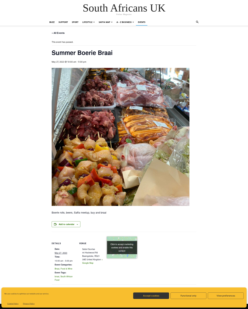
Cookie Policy (13, 304)
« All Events (58, 33)
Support (63, 22)
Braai (57, 268)
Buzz (52, 22)
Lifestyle (87, 22)
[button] (197, 22)
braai (57, 276)
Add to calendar (66, 224)
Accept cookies (151, 295)
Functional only (188, 295)
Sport (75, 22)
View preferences (226, 295)
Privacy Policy (29, 304)
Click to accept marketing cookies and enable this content (122, 247)
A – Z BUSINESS (124, 22)
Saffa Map (104, 22)
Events (141, 22)
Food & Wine (66, 268)
